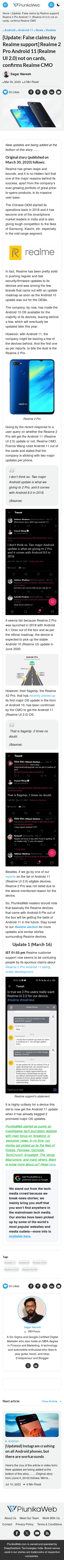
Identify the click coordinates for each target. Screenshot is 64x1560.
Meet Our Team (29, 1518)
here (52, 1164)
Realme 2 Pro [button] (39, 1262)
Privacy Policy (25, 1524)
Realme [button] (51, 30)
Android (13, 1441)
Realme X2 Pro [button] (29, 1269)
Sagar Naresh (20, 74)
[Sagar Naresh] (32, 1310)
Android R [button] (24, 1262)
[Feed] (47, 1533)
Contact (7, 1524)
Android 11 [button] (25, 30)
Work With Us (51, 1518)
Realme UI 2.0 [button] (11, 1269)
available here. (20, 1236)
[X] (27, 1533)
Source (15, 500)
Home (6, 13)
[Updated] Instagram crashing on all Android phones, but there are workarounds (30, 1451)
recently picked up (42, 695)
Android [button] (9, 30)
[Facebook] (17, 1533)
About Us (10, 1518)
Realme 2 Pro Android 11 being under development (28, 969)
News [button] (39, 30)
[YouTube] (37, 1533)
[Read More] (32, 1425)
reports (11, 876)
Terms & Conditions (49, 1524)
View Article (50, 1401)
